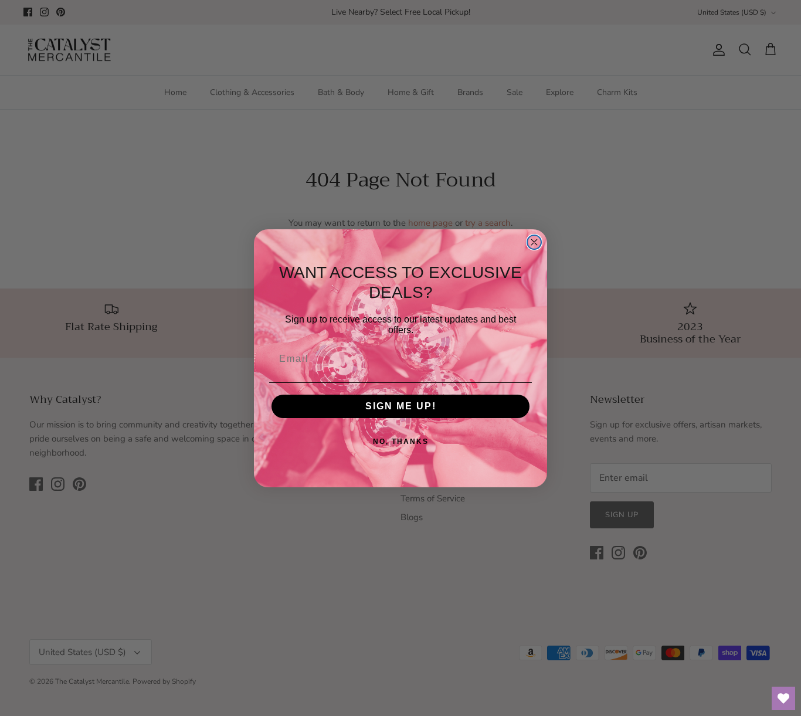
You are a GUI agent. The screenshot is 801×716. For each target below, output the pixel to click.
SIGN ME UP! (400, 406)
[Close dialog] (534, 242)
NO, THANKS (401, 441)
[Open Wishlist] (783, 698)
